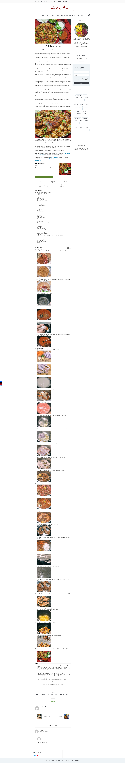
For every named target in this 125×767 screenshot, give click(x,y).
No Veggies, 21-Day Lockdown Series (68, 15)
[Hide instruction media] (70, 248)
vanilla (87, 129)
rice (86, 122)
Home (43, 15)
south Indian (87, 125)
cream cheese (76, 104)
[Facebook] (1, 381)
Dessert (41, 1)
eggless (86, 106)
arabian (37, 694)
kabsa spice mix (61, 694)
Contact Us (53, 15)
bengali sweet (79, 95)
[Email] (1, 385)
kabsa (56, 694)
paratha (86, 120)
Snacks (51, 1)
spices (76, 127)
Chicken (48, 694)
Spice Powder (65, 1)
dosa (76, 106)
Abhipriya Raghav (44, 49)
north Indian (85, 118)
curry (82, 104)
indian (78, 111)
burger (82, 97)
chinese (86, 99)
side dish (75, 125)
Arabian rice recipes (60, 49)
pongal (82, 122)
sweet (87, 127)
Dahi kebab (61, 716)
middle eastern (67, 694)
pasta (76, 122)
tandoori (75, 129)
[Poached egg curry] (39, 716)
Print (54, 701)
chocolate (78, 102)
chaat (76, 99)
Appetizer (37, 1)
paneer (81, 120)
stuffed (81, 127)
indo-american (84, 111)
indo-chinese (79, 113)
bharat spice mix (42, 694)
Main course (46, 1)
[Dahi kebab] (67, 716)
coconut (84, 102)
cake (87, 97)
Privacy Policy (80, 15)
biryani (85, 95)
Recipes (47, 15)
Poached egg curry (46, 716)
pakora (76, 120)
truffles (81, 129)
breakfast (76, 97)
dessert (87, 104)
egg (80, 106)
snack (81, 125)
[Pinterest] (1, 384)
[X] (1, 383)
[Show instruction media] (68, 248)
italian (85, 113)
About (58, 15)
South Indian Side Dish (57, 1)
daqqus (52, 694)
